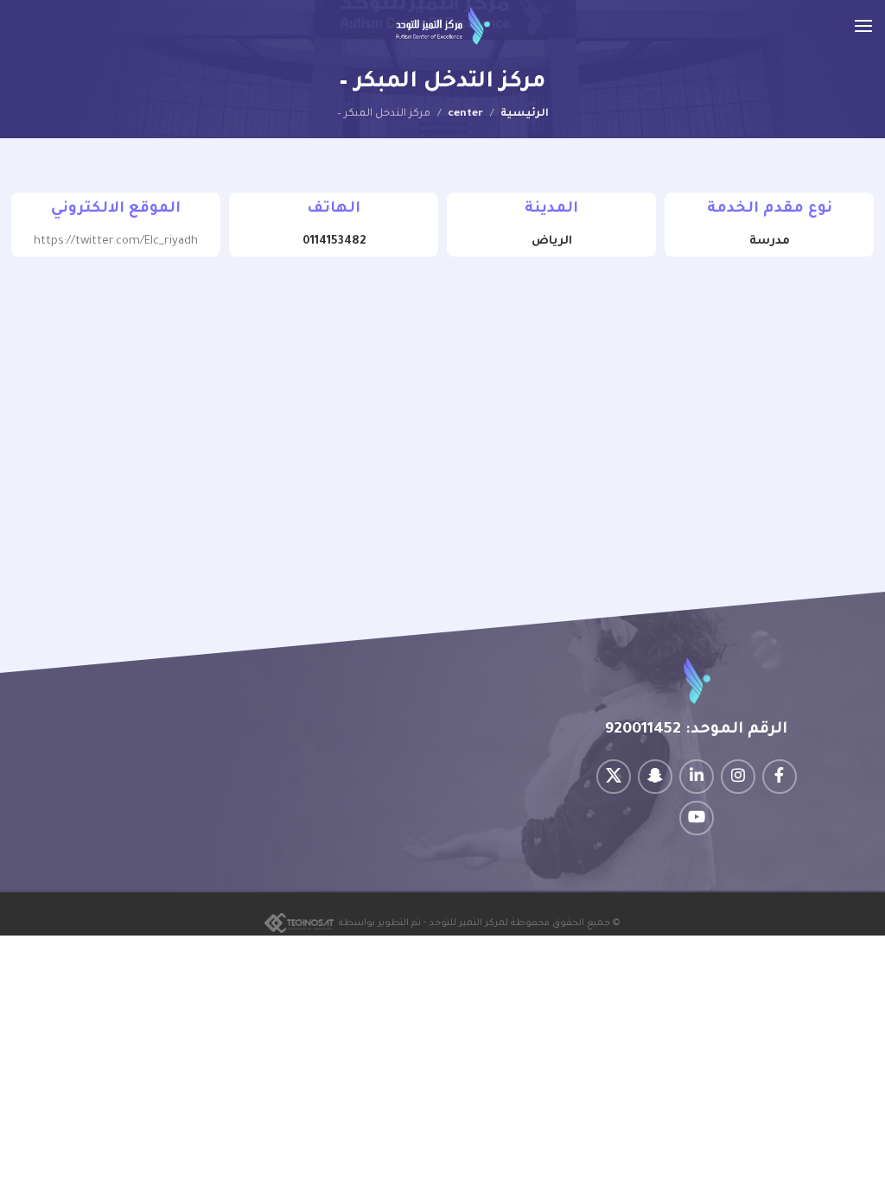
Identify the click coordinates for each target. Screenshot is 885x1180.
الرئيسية (524, 114)
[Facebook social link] (779, 776)
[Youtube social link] (696, 818)
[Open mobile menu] (863, 26)
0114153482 (334, 241)
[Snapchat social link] (655, 776)
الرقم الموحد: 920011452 (696, 730)
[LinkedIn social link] (696, 776)
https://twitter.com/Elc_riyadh (116, 241)
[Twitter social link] (613, 776)
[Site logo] (443, 26)
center (465, 114)
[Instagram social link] (738, 776)
